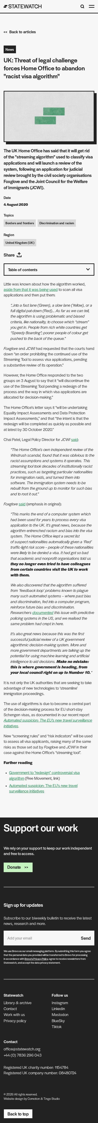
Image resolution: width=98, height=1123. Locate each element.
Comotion (34, 1098)
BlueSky (58, 1020)
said (74, 439)
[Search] (82, 6)
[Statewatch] (23, 6)
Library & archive (17, 1002)
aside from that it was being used (31, 289)
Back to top (18, 1114)
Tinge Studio (52, 1098)
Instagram (60, 1002)
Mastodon (60, 1014)
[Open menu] (91, 6)
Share (9, 255)
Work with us (14, 1014)
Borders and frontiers (19, 223)
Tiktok (57, 1026)
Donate (14, 867)
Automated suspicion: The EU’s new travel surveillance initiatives (43, 788)
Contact (10, 1008)
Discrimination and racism (56, 223)
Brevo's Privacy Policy (36, 958)
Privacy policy (15, 1020)
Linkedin (58, 1008)
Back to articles (22, 31)
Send (86, 938)
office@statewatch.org (22, 1049)
